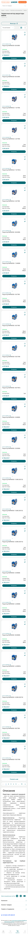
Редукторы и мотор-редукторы (16, 10)
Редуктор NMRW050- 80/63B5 (11, 232)
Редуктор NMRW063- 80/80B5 (11, 635)
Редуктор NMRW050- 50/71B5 (11, 294)
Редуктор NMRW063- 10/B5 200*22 (12, 479)
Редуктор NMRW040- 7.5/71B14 (11, 170)
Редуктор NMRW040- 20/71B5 (11, 201)
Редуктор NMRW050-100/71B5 (11, 356)
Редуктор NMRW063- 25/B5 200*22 (12, 542)
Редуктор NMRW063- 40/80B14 (11, 666)
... (18, 784)
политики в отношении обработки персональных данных (15, 921)
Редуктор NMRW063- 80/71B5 (11, 728)
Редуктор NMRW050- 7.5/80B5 (11, 263)
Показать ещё (14, 779)
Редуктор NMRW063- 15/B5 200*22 (12, 510)
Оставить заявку (5, 2)
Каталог (7, 10)
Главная (2, 10)
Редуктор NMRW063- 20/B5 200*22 (12, 697)
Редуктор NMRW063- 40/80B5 (11, 604)
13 (21, 784)
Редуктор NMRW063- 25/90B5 (11, 448)
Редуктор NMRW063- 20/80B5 (11, 573)
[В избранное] (25, 32)
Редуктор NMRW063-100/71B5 (11, 759)
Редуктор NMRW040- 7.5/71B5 (11, 108)
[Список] (25, 28)
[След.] (25, 784)
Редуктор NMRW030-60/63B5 (11, 76)
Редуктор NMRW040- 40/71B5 (11, 139)
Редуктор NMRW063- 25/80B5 (11, 417)
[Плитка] (21, 28)
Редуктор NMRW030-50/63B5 (11, 45)
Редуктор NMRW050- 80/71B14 (11, 388)
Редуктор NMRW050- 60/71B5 (11, 325)
